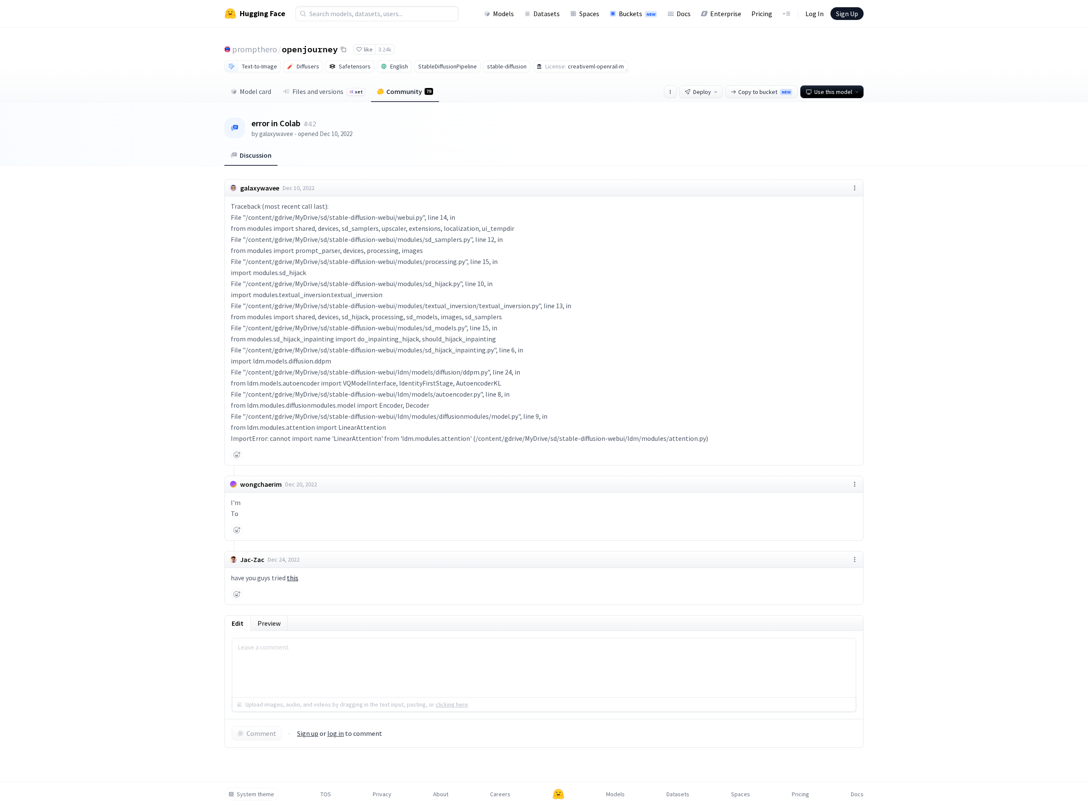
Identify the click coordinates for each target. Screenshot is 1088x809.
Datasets (546, 13)
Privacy (382, 794)
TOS (325, 794)
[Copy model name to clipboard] (343, 49)
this (292, 577)
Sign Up (847, 13)
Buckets (637, 13)
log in (335, 733)
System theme (255, 794)
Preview (269, 623)
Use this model (833, 92)
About (440, 794)
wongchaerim (261, 484)
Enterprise (725, 13)
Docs (684, 13)
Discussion (256, 155)
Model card (255, 91)
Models (503, 13)
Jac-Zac (252, 559)
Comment (261, 733)
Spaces (589, 13)
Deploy (702, 92)
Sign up (307, 733)
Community (408, 91)
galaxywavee (276, 134)
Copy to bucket (764, 92)
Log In (814, 13)
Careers (500, 794)
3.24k (384, 49)
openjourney (310, 49)
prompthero (254, 49)
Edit (238, 623)
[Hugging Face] (558, 794)
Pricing (761, 13)
